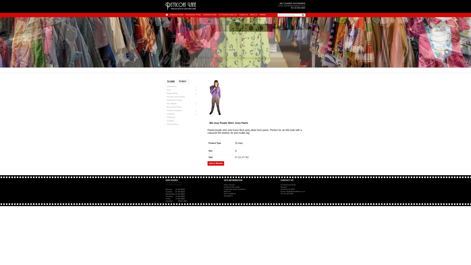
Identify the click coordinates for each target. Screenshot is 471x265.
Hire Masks (172, 104)
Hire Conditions (230, 194)
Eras (169, 90)
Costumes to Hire (176, 15)
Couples (170, 121)
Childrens (171, 117)
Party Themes (229, 185)
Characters (171, 86)
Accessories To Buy (193, 15)
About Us (253, 15)
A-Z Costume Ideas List (228, 15)
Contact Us (243, 15)
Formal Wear (172, 124)
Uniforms (171, 114)
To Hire (239, 143)
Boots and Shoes (174, 107)
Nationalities (172, 93)
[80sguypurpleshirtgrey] (256, 97)
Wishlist (263, 15)
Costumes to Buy (209, 15)
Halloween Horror (174, 100)
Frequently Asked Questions (235, 189)
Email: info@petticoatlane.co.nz (291, 6)
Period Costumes (174, 110)
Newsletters (228, 196)
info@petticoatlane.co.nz (295, 191)
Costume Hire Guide (232, 187)
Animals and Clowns (176, 97)
